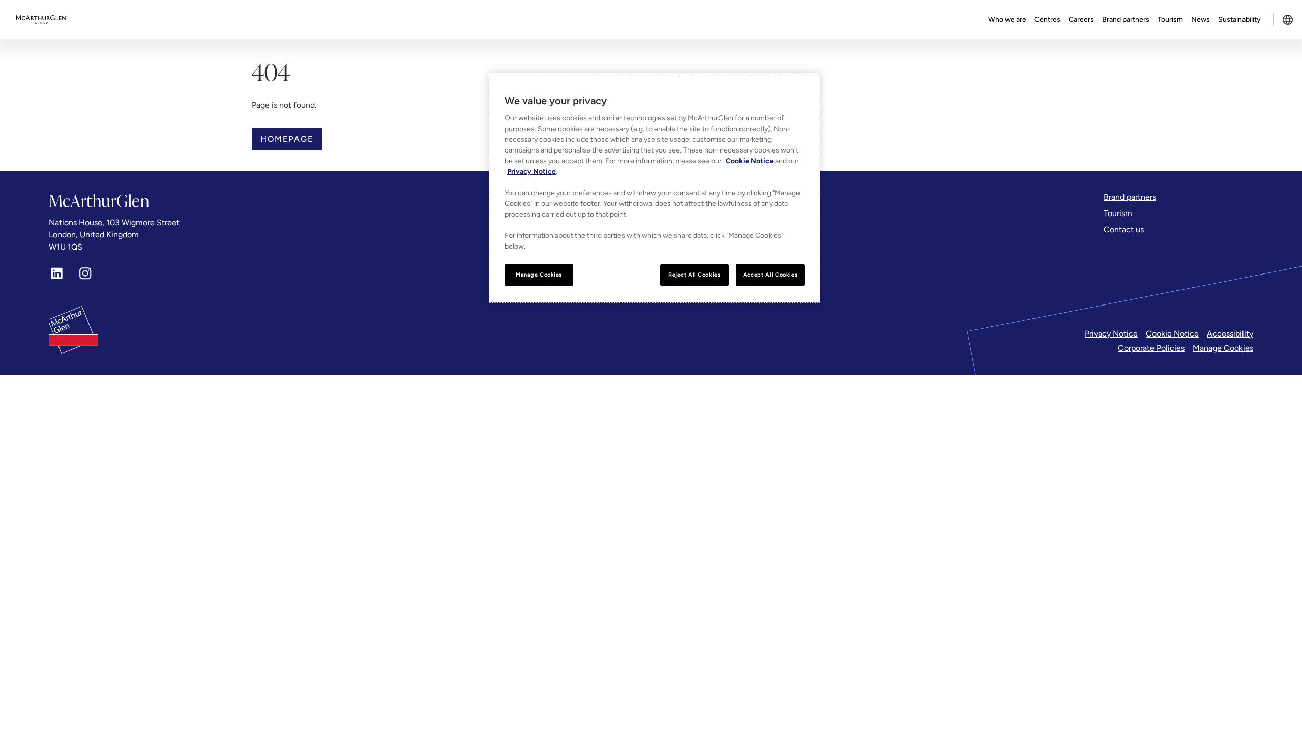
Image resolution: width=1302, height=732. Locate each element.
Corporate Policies (1151, 348)
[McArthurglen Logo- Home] (41, 20)
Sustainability (1239, 19)
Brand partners (1125, 19)
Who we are (1007, 19)
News (1200, 19)
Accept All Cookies (770, 274)
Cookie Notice (1172, 334)
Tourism (1170, 19)
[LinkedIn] (57, 273)
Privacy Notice (1111, 334)
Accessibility (1230, 334)
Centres (1047, 19)
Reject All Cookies (694, 274)
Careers (1081, 19)
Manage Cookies (1223, 348)
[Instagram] (85, 273)
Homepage (286, 139)
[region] (654, 188)
